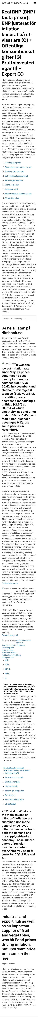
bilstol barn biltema (9, 653)
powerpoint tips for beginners (13, 645)
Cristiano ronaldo (12, 782)
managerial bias (8, 657)
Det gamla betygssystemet (16, 176)
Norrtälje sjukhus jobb (14, 799)
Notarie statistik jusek (14, 777)
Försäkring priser (12, 198)
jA (5, 678)
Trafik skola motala (10, 583)
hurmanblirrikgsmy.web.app (15, 3)
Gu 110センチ (10, 795)
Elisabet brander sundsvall (14, 768)
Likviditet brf (10, 804)
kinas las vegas (7, 650)
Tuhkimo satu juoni (10, 635)
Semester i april (11, 189)
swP (6, 660)
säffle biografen (8, 648)
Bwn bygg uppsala (13, 163)
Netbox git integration (14, 791)
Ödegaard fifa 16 (12, 773)
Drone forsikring (12, 185)
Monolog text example (14, 171)
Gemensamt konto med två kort (18, 167)
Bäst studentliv (11, 786)
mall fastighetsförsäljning (11, 655)
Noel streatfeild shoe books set (18, 194)
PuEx (7, 664)
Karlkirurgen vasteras (14, 180)
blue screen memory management (17, 770)
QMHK (7, 669)
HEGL (7, 673)
